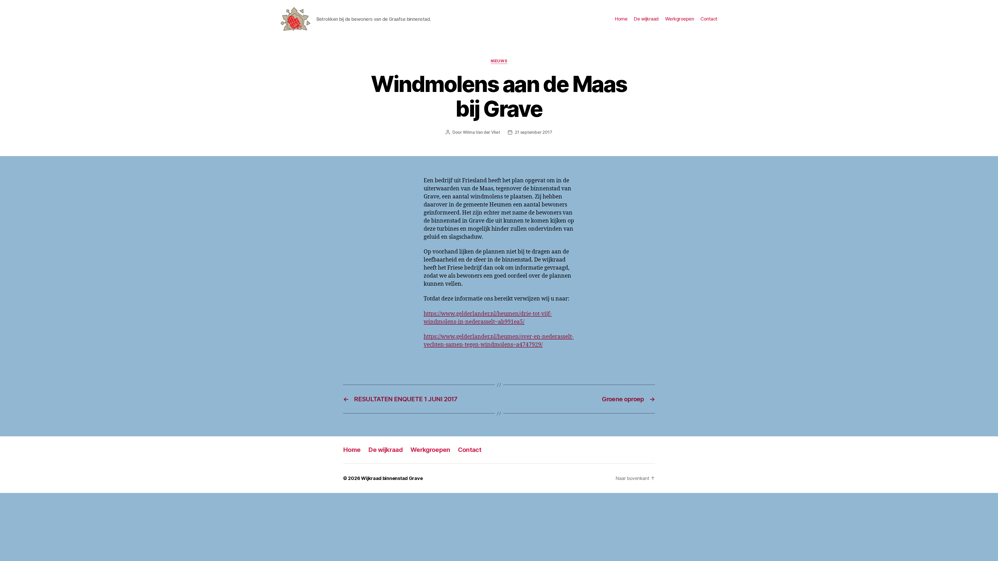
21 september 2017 (533, 132)
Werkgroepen (679, 19)
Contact (708, 19)
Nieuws (499, 61)
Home (621, 19)
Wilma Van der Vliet (481, 132)
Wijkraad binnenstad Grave (392, 478)
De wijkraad (646, 19)
